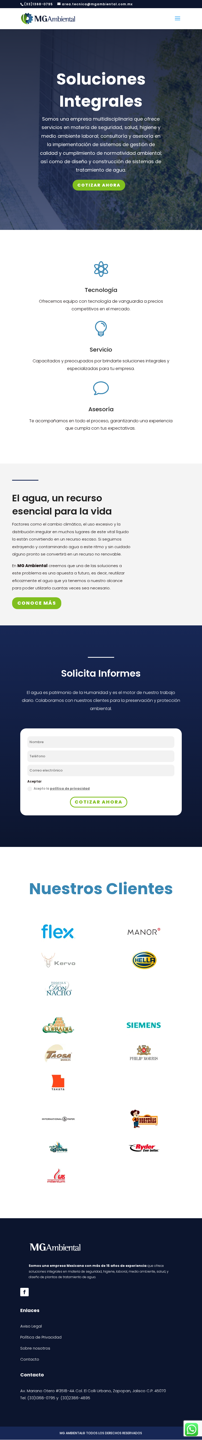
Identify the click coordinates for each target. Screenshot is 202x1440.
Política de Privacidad (41, 1337)
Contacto (29, 1359)
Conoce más (36, 603)
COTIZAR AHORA (98, 185)
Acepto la (62, 788)
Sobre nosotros (35, 1348)
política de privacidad (70, 788)
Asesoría (101, 409)
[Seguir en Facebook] (24, 1292)
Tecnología (101, 290)
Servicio (101, 350)
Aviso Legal (31, 1326)
